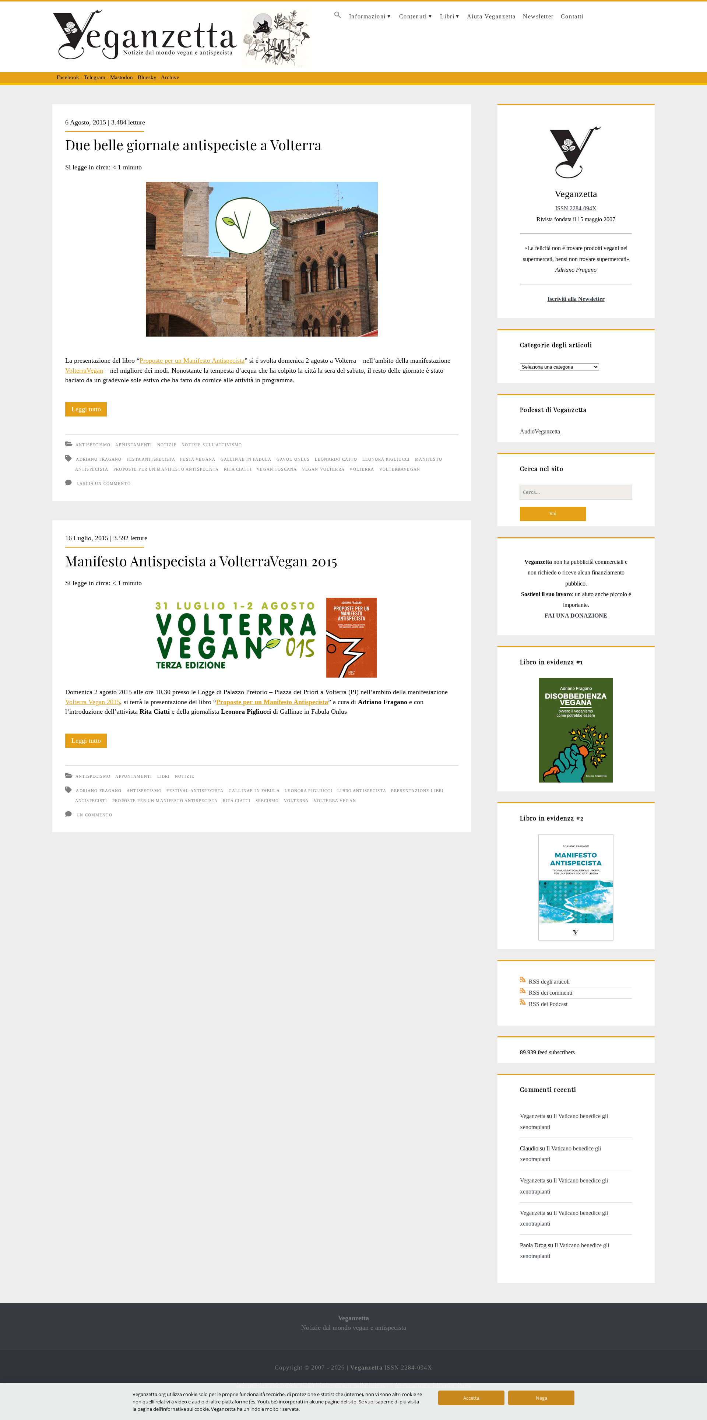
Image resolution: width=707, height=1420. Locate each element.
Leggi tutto (89, 411)
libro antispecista (361, 790)
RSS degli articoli (549, 981)
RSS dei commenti (550, 993)
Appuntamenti (133, 445)
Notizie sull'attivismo (212, 445)
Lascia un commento (104, 483)
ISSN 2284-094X (576, 208)
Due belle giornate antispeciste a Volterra (193, 144)
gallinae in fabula (246, 459)
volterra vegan (335, 800)
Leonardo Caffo (336, 459)
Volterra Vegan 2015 (92, 702)
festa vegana (197, 459)
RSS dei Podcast (548, 1004)
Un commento (94, 815)
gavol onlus (293, 459)
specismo (267, 800)
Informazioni (367, 16)
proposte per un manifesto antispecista (166, 469)
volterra (361, 469)
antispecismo (144, 790)
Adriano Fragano (99, 459)
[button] (337, 16)
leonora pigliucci (386, 459)
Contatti (572, 16)
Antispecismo (92, 445)
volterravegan (399, 469)
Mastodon (121, 77)
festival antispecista (195, 790)
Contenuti (413, 16)
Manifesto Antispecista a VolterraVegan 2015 (201, 560)
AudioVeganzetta (540, 431)
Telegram (94, 77)
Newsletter (538, 16)
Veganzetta (532, 1116)
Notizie (167, 445)
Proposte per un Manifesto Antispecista (192, 360)
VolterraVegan (84, 370)
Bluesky (147, 77)
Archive (170, 77)
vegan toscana (277, 469)
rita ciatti (238, 469)
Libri (447, 16)
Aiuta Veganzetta (491, 16)
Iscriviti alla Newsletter (576, 299)
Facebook (68, 77)
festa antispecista (151, 459)
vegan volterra (323, 469)
